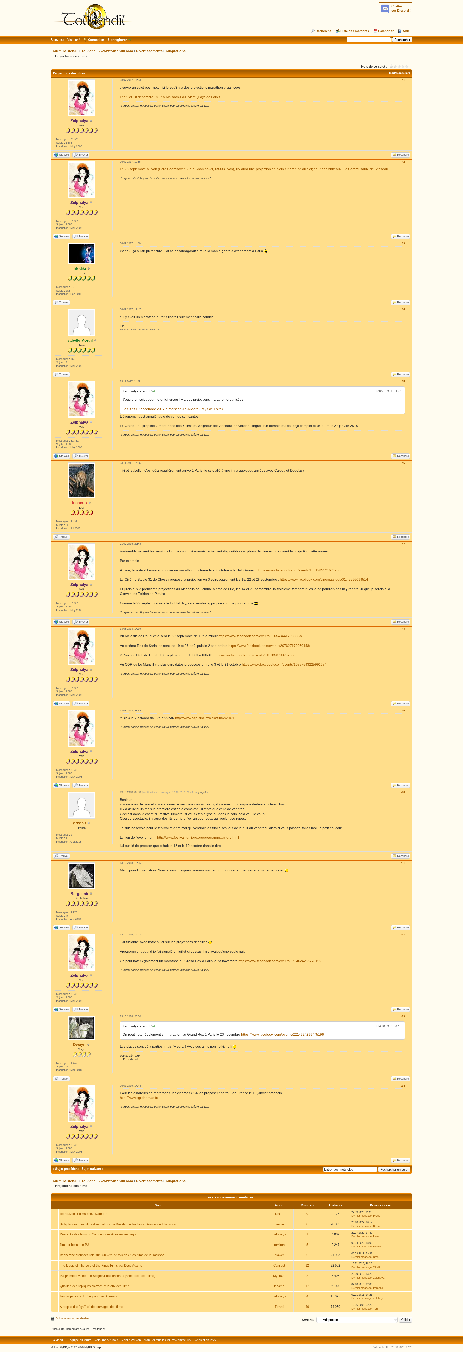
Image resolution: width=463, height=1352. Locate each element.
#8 (403, 628)
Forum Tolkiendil (64, 51)
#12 (403, 934)
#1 (403, 79)
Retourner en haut (106, 1340)
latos (376, 1256)
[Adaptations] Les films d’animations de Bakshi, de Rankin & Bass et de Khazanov (118, 1224)
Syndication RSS (205, 1340)
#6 (403, 462)
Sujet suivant (91, 1169)
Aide (406, 31)
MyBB (63, 1347)
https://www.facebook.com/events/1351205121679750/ (299, 570)
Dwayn (79, 1045)
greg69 (79, 823)
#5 (403, 381)
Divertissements (149, 51)
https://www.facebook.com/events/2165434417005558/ (260, 636)
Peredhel (378, 1287)
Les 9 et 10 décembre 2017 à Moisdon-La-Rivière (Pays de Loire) (170, 97)
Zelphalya (279, 1234)
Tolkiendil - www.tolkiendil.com (107, 51)
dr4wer (279, 1255)
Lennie (279, 1224)
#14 (403, 1085)
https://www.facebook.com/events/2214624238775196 (279, 961)
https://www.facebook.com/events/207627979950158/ (269, 646)
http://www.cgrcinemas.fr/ (139, 1098)
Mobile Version (131, 1340)
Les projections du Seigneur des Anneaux (89, 1296)
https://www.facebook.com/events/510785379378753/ (253, 655)
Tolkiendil (58, 1340)
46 (307, 1307)
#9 (403, 710)
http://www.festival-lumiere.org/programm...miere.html (198, 837)
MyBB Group (92, 1347)
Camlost (279, 1265)
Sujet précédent (67, 1169)
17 (307, 1286)
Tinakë (279, 1307)
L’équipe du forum (79, 1340)
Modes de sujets (399, 72)
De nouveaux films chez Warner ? (83, 1214)
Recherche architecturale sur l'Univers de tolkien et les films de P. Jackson (112, 1255)
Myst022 (279, 1276)
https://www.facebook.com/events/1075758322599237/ (284, 664)
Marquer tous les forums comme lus (167, 1340)
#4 (403, 309)
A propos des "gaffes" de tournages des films (91, 1307)
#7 (403, 543)
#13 (403, 1016)
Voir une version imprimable (72, 1318)
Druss (279, 1214)
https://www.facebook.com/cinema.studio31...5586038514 (324, 579)
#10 (403, 792)
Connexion (96, 40)
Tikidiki (377, 1267)
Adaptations (175, 51)
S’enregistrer (117, 40)
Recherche (323, 31)
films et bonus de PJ (74, 1245)
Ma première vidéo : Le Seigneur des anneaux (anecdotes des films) (107, 1276)
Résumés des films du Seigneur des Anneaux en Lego (98, 1234)
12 (307, 1265)
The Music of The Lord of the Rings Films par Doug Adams (101, 1265)
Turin (376, 1308)
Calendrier (386, 31)
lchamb (279, 1286)
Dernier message (361, 1215)
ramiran (279, 1245)
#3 (403, 243)
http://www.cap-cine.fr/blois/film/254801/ (205, 718)
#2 (403, 161)
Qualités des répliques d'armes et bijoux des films (94, 1286)
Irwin (376, 1236)
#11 (403, 862)
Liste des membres (354, 31)
